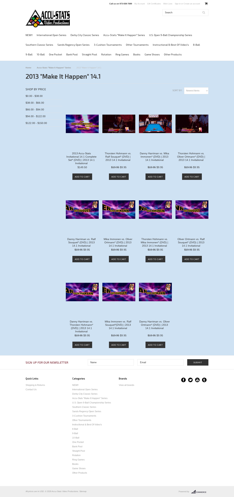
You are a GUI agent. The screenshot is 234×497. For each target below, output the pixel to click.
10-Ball (41, 54)
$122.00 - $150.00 (36, 123)
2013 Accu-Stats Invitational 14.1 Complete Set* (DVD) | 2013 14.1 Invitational (81, 158)
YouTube (197, 380)
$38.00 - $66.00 (35, 102)
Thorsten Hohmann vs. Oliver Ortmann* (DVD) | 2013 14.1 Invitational (191, 156)
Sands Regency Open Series (73, 44)
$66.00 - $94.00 (35, 109)
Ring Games (122, 54)
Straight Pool (89, 54)
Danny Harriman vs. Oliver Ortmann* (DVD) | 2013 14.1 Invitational (154, 325)
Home (28, 68)
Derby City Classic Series (85, 35)
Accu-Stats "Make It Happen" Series (124, 35)
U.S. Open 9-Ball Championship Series (170, 35)
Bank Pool (72, 54)
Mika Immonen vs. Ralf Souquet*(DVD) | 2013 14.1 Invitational (118, 325)
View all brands (126, 385)
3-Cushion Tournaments (108, 44)
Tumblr (204, 380)
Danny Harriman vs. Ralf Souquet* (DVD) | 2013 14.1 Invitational (81, 242)
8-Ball (196, 44)
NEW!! (29, 35)
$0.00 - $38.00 (34, 96)
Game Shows (152, 54)
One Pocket (55, 54)
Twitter (190, 380)
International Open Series (51, 35)
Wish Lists (167, 4)
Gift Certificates (154, 4)
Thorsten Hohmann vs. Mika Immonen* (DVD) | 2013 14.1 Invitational (154, 242)
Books (136, 54)
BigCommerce (199, 492)
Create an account (192, 4)
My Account (139, 4)
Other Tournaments (137, 44)
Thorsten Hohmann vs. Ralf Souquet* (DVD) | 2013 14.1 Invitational (118, 156)
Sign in (178, 4)
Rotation (106, 54)
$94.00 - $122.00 (36, 116)
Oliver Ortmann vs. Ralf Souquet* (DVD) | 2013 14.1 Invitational (191, 242)
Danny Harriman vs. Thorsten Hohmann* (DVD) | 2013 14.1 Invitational (81, 326)
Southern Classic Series (39, 44)
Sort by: (177, 90)
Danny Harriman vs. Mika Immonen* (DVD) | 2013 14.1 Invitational (154, 156)
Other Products (173, 54)
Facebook (183, 380)
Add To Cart (82, 176)
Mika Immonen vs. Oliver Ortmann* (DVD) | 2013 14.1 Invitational (118, 242)
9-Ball (29, 54)
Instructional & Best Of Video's (171, 44)
